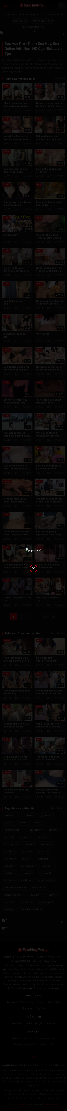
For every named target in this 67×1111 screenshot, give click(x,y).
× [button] (33, 568)
